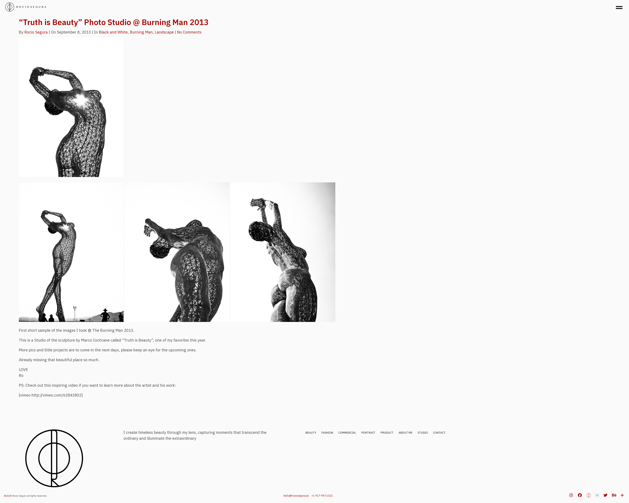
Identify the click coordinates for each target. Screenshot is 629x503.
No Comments (189, 32)
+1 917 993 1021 (322, 495)
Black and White (113, 32)
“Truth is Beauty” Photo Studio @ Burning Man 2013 (114, 22)
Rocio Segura (36, 32)
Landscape (164, 32)
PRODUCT (387, 432)
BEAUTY (310, 432)
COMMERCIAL (347, 432)
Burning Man (141, 32)
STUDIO (423, 432)
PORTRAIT (368, 432)
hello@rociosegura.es (296, 495)
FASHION (327, 432)
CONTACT (439, 432)
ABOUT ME (405, 432)
